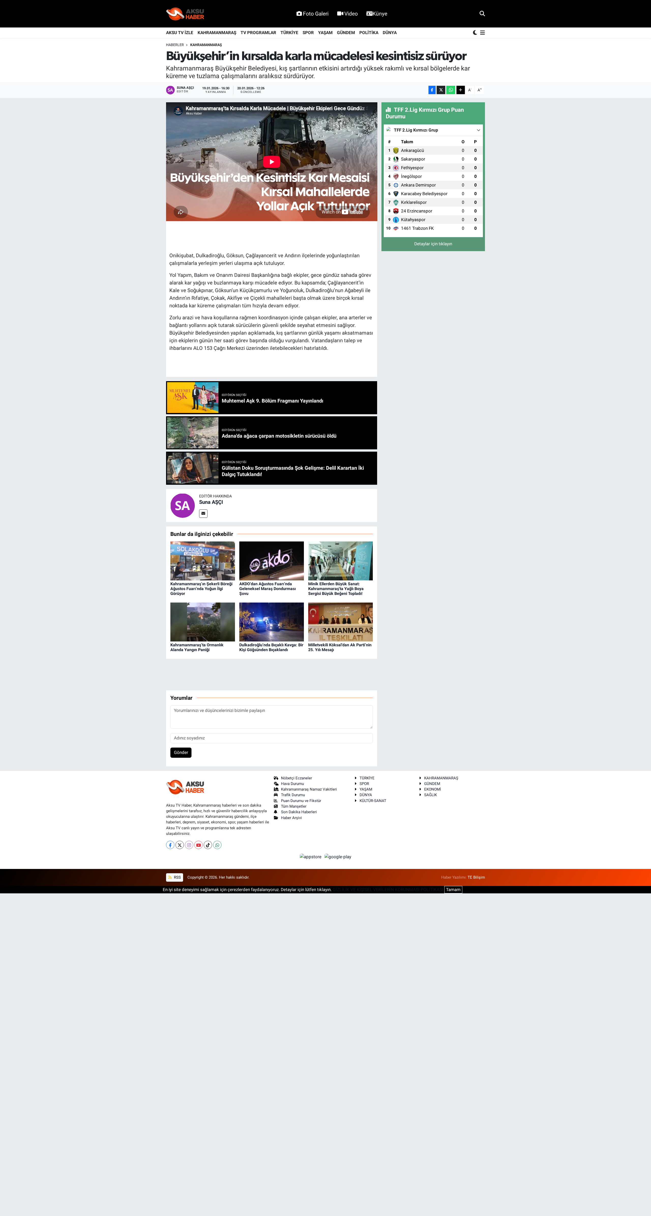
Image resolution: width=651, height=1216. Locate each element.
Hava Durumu (292, 783)
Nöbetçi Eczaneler (296, 778)
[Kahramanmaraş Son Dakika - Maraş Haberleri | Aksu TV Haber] (185, 13)
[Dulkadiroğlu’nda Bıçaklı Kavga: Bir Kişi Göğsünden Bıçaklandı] (271, 621)
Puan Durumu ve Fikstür (301, 800)
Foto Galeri (316, 13)
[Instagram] (189, 845)
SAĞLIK (430, 795)
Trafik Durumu (293, 795)
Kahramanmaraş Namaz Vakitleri (309, 789)
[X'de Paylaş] (441, 90)
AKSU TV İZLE (179, 32)
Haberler (175, 45)
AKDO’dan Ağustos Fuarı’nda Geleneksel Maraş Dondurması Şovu (267, 588)
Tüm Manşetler (293, 806)
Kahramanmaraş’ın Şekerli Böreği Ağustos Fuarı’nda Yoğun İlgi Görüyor (201, 588)
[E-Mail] (203, 513)
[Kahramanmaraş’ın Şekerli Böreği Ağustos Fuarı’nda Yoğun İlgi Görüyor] (202, 560)
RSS (177, 877)
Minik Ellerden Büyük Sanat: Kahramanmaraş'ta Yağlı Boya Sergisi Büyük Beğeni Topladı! (336, 588)
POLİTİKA (368, 32)
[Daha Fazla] (460, 90)
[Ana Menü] (481, 32)
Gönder (181, 752)
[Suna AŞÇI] (182, 505)
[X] (179, 845)
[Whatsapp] (217, 845)
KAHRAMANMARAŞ (217, 32)
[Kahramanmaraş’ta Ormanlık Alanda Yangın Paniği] (202, 621)
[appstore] (311, 856)
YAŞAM (325, 32)
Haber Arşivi (291, 818)
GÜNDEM (346, 32)
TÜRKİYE (289, 32)
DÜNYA (390, 32)
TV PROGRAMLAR (258, 32)
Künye (380, 13)
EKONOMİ (432, 789)
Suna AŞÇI (211, 502)
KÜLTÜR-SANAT (373, 800)
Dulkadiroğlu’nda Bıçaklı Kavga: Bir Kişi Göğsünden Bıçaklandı (271, 647)
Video (351, 13)
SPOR (308, 32)
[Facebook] (170, 845)
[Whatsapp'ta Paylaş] (450, 90)
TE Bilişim (476, 877)
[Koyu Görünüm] (475, 32)
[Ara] (482, 13)
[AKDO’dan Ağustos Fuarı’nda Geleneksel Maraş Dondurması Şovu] (271, 560)
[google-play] (337, 856)
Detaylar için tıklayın (433, 243)
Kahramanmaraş (206, 45)
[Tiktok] (208, 845)
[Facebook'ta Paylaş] (432, 90)
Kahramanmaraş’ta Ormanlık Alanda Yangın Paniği (197, 647)
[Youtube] (198, 845)
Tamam (453, 889)
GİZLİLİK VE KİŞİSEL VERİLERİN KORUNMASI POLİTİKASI (388, 889)
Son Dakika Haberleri (299, 812)
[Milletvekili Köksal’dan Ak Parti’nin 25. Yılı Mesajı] (340, 621)
